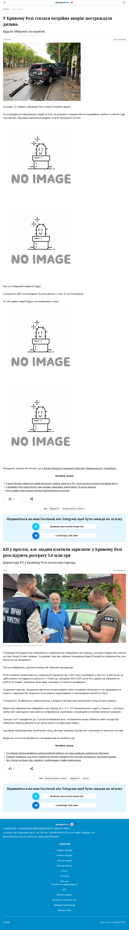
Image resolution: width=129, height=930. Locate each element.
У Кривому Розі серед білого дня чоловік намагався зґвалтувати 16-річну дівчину (51, 486)
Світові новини (64, 860)
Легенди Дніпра (64, 865)
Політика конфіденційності (64, 884)
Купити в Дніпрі (64, 894)
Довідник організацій (64, 905)
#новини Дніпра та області (73, 509)
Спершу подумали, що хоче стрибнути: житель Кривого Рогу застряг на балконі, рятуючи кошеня (61, 756)
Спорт (64, 870)
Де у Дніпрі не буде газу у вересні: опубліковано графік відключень (43, 760)
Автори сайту (64, 910)
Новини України (64, 855)
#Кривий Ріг (54, 509)
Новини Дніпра (64, 850)
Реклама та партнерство (64, 899)
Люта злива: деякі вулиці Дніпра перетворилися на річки (37, 490)
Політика (64, 876)
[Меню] (4, 2)
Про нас (64, 881)
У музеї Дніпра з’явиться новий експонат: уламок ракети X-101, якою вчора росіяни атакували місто (62, 483)
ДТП (64, 889)
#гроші (86, 778)
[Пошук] (123, 2)
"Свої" (38, 286)
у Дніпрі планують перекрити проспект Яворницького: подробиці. (79, 468)
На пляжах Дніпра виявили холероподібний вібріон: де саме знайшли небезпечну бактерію (57, 753)
